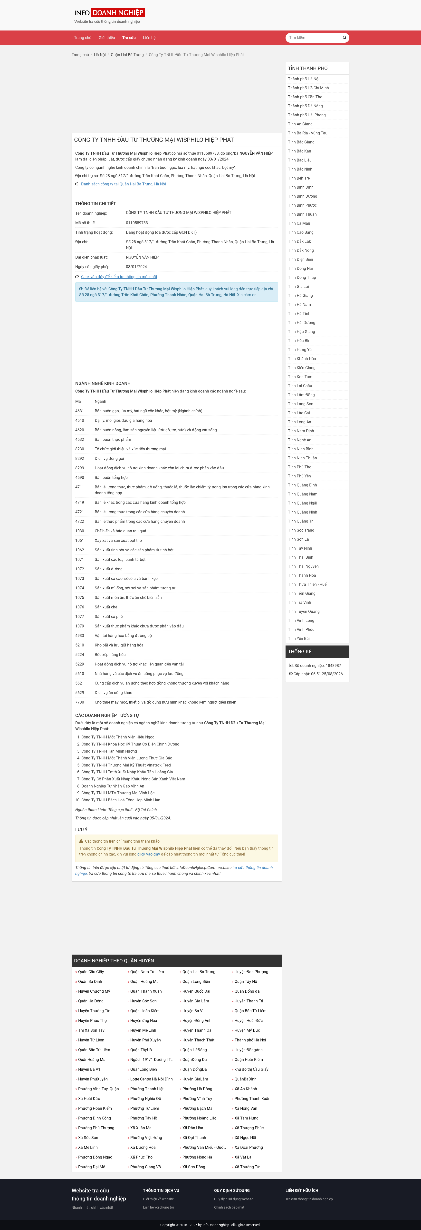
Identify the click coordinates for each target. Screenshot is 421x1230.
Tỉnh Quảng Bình (302, 485)
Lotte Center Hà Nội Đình (150, 1079)
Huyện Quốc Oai (195, 991)
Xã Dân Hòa (191, 1128)
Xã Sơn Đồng (192, 1167)
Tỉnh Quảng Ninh (302, 512)
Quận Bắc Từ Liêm (249, 1010)
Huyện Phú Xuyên (144, 1040)
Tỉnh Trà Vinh (299, 602)
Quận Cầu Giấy (89, 971)
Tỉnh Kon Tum (300, 376)
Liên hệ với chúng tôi (158, 1207)
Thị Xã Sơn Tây (90, 1030)
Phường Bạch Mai (196, 1108)
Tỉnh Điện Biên (300, 259)
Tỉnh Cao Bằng (301, 232)
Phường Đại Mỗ (90, 1167)
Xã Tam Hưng (245, 1118)
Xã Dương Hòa (141, 1147)
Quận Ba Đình (88, 981)
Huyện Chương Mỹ (92, 991)
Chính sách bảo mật (229, 1207)
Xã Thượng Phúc (248, 1128)
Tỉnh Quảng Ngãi (302, 503)
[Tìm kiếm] (344, 38)
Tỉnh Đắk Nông (301, 250)
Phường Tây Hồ (142, 1118)
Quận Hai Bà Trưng (197, 971)
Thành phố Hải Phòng (307, 115)
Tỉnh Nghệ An (299, 440)
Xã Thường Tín (246, 1167)
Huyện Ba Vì (191, 1010)
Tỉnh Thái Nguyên (303, 566)
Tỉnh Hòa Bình (300, 340)
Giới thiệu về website (158, 1199)
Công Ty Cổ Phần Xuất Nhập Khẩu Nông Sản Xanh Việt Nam (133, 779)
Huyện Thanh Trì (247, 1001)
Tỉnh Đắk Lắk (299, 241)
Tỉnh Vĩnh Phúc (301, 629)
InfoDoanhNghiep (215, 1225)
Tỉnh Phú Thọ (299, 467)
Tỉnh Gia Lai (298, 286)
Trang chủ (82, 37)
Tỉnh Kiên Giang (302, 367)
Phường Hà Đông (196, 1089)
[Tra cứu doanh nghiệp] (110, 15)
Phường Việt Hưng (144, 1137)
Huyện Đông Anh (195, 1020)
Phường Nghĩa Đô (144, 1098)
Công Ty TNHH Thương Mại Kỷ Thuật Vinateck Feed (126, 765)
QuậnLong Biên (142, 1069)
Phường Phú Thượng (94, 1128)
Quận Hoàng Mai (143, 981)
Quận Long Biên (195, 981)
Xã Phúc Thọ (140, 1157)
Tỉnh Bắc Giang (301, 142)
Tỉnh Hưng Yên (301, 349)
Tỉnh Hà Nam (299, 304)
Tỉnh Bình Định (301, 187)
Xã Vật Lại (242, 1157)
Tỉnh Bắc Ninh (300, 169)
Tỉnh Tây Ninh (300, 548)
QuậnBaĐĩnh (244, 1079)
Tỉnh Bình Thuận (302, 214)
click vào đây (148, 854)
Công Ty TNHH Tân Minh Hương (109, 751)
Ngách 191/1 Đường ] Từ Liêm (151, 1059)
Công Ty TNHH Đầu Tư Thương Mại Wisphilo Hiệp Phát (156, 289)
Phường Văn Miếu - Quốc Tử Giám (204, 1147)
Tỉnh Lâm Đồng (301, 395)
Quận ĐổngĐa (193, 1069)
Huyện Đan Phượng (250, 971)
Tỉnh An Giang (300, 124)
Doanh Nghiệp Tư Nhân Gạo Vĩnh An (112, 786)
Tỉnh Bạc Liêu (300, 160)
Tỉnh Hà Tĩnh (299, 313)
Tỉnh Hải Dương (301, 322)
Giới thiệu (107, 37)
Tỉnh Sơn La (298, 539)
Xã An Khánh (244, 1089)
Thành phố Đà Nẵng (305, 106)
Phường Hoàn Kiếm (93, 1108)
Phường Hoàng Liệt (198, 1118)
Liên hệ (149, 37)
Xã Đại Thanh (193, 1137)
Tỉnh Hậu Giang (301, 331)
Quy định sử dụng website (233, 1199)
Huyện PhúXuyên (91, 1079)
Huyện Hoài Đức (247, 1020)
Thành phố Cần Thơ (305, 97)
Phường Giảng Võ (144, 1167)
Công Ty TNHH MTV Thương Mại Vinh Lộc (117, 793)
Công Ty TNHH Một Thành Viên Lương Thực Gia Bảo (126, 758)
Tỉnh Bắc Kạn (299, 151)
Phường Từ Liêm (143, 1108)
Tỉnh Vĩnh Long (301, 620)
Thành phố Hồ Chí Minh (308, 88)
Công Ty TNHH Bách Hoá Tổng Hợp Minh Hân (120, 800)
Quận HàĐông (193, 1050)
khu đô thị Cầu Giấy (250, 1069)
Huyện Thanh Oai (196, 1030)
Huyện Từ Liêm (89, 1040)
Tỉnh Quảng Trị (301, 521)
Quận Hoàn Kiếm (143, 1010)
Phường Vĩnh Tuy (196, 1098)
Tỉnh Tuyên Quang (304, 611)
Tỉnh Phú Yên (299, 476)
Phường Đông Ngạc (93, 1157)
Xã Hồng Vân (244, 1108)
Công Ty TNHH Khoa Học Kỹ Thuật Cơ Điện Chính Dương (130, 744)
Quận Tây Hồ (244, 981)
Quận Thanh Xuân (144, 991)
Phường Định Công (93, 1118)
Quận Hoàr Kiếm (247, 1059)
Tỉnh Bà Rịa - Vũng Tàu (307, 133)
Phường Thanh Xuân (251, 1098)
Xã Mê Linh (86, 1147)
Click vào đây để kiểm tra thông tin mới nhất (119, 276)
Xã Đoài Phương (247, 1147)
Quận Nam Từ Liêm (145, 971)
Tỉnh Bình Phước (302, 205)
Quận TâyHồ (139, 1050)
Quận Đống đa (246, 991)
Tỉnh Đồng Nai (300, 268)
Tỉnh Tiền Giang (302, 593)
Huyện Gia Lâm (194, 1001)
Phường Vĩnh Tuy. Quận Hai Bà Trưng (99, 1089)
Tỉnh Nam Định (301, 431)
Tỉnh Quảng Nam (302, 494)
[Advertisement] (177, 96)
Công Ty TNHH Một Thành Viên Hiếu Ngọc (117, 737)
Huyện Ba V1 (87, 1069)
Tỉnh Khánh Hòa (302, 358)
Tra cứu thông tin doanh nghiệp (309, 1199)
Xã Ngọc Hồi (244, 1137)
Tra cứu (129, 37)
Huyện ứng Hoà (142, 1020)
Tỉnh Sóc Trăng (301, 530)
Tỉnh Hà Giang (300, 295)
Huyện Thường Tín (92, 1010)
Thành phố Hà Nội (249, 1040)
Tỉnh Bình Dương (302, 196)
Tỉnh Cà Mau (299, 223)
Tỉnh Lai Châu (300, 385)
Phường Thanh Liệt (145, 1089)
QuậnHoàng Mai (90, 1059)
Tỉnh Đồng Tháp (302, 277)
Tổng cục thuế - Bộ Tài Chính (132, 809)
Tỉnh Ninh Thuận (302, 458)
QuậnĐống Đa (193, 1059)
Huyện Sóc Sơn (142, 1001)
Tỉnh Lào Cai (299, 413)
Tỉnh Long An (299, 422)
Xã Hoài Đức (87, 1098)
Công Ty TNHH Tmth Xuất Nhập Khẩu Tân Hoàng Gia (127, 772)
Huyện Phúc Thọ (91, 1020)
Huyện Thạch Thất (197, 1040)
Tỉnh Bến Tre (299, 178)
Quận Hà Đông (89, 1001)
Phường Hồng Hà (196, 1157)
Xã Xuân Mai (140, 1128)
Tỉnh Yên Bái (299, 638)
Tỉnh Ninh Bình (301, 449)
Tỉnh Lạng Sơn (300, 404)
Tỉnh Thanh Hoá (302, 575)
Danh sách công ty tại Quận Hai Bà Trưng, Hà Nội (123, 184)
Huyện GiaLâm (194, 1079)
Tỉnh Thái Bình (300, 557)
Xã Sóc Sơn (86, 1137)
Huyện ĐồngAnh (247, 1050)
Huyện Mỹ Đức (246, 1030)
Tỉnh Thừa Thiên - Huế (307, 584)
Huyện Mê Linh (141, 1030)
